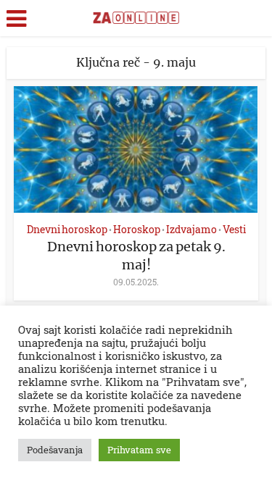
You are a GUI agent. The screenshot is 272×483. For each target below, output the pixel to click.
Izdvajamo (191, 229)
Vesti (234, 229)
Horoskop (136, 229)
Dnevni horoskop (67, 229)
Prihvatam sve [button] (139, 449)
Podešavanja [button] (55, 449)
